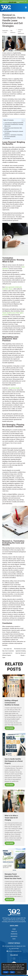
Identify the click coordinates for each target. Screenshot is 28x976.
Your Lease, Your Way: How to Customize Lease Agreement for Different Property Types (8, 653)
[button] (26, 7)
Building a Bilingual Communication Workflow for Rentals (12, 703)
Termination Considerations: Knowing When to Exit (13, 125)
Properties (14, 934)
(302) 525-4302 (12, 2)
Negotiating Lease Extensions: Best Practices (13, 128)
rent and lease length (13, 388)
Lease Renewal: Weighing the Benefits (13, 122)
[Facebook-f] (14, 958)
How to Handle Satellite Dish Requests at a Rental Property (14, 761)
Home (14, 929)
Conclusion (7, 138)
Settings (19, 972)
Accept (5, 972)
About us (14, 931)
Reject (12, 972)
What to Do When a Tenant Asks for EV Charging (11, 818)
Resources (14, 936)
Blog (14, 939)
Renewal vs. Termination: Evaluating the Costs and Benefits (13, 135)
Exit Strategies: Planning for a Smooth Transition (13, 132)
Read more (9, 728)
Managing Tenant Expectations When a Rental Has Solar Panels (13, 876)
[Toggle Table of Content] (22, 120)
